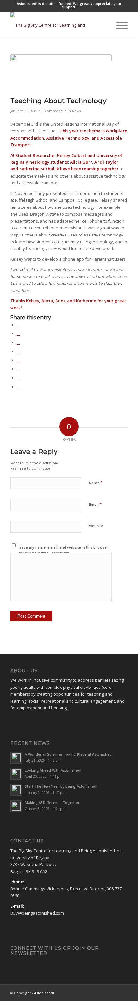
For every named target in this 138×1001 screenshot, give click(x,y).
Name (96, 483)
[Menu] (119, 25)
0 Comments (52, 111)
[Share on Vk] (18, 369)
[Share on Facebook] (18, 325)
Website (96, 525)
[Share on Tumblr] (18, 360)
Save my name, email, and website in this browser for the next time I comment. (63, 550)
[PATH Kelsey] (61, 73)
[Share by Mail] (18, 387)
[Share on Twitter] (18, 333)
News (76, 111)
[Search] (104, 25)
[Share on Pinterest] (18, 342)
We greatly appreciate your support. (92, 5)
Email (95, 504)
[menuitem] (104, 25)
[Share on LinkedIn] (18, 351)
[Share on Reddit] (18, 378)
